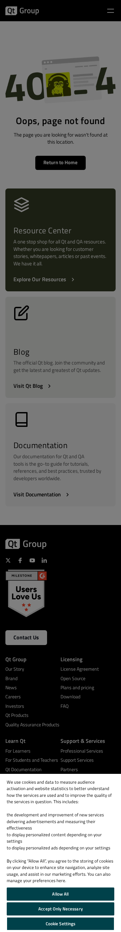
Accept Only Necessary (60, 908)
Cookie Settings (61, 923)
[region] (60, 853)
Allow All (60, 894)
